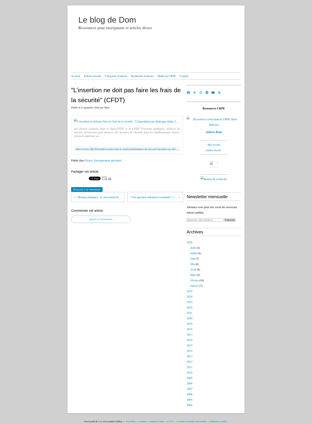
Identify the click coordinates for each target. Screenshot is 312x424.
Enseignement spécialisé (108, 160)
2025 (189, 291)
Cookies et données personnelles (192, 421)
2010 (189, 372)
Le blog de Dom (107, 19)
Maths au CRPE (166, 76)
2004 (189, 405)
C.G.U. (171, 421)
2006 (189, 394)
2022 (189, 307)
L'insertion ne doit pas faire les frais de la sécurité (157, 121)
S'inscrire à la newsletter (87, 189)
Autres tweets (214, 150)
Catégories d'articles (116, 76)
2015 (189, 345)
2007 (189, 389)
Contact (184, 76)
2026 (189, 242)
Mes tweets (213, 144)
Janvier (194, 285)
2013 (189, 356)
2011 (189, 367)
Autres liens (214, 131)
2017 (189, 334)
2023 (189, 302)
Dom (100, 421)
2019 (189, 323)
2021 (189, 313)
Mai (192, 264)
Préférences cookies (218, 421)
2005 (189, 399)
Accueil (75, 76)
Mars (193, 275)
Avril (193, 269)
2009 (189, 378)
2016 (189, 340)
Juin (192, 258)
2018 (189, 329)
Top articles (131, 421)
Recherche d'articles (142, 76)
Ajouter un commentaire (101, 219)
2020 (189, 318)
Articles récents (92, 76)
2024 (189, 296)
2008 (189, 383)
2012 (189, 361)
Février (194, 280)
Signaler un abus (157, 421)
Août (193, 248)
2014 (189, 351)
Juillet (193, 253)
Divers (88, 160)
